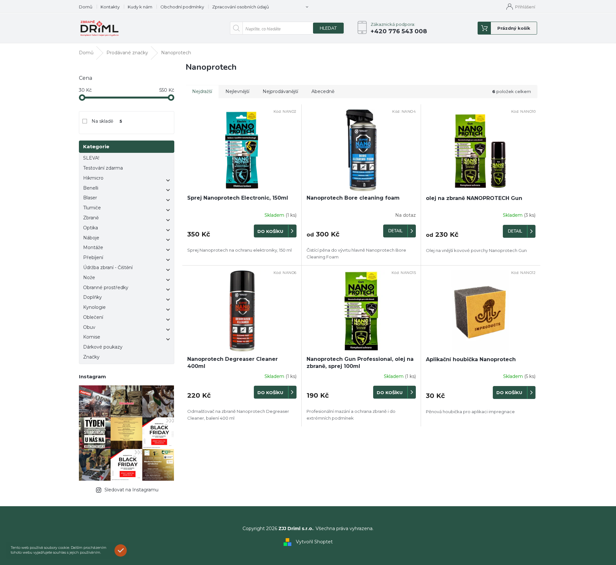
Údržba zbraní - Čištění (108, 267)
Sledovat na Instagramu (131, 490)
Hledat (328, 28)
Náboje (91, 238)
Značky (91, 357)
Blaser (90, 198)
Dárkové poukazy (103, 347)
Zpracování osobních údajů (240, 6)
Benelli (90, 188)
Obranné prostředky (105, 287)
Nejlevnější (237, 91)
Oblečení (93, 317)
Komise (91, 337)
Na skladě (107, 121)
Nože (89, 277)
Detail (395, 231)
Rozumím (122, 550)
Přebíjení (93, 257)
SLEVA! (91, 158)
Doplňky (92, 297)
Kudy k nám (140, 6)
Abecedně (322, 91)
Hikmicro (93, 178)
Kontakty (110, 6)
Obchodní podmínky (182, 6)
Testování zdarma (103, 168)
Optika (90, 228)
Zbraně (91, 218)
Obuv (89, 327)
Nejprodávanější (280, 91)
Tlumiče (92, 208)
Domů (85, 6)
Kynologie (94, 307)
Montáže (93, 247)
